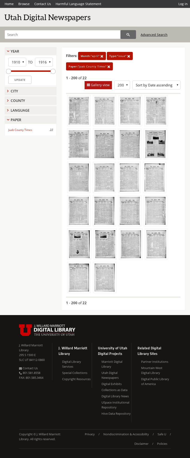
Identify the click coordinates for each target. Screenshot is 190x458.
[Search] (128, 34)
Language (20, 110)
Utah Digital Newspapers (110, 375)
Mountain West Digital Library (151, 370)
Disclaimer (141, 444)
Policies (162, 444)
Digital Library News (115, 396)
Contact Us (42, 4)
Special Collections (74, 373)
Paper (16, 119)
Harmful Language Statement (78, 4)
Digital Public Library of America (155, 381)
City (14, 91)
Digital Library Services (71, 364)
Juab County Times (20, 130)
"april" (91, 56)
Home (9, 4)
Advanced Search (154, 34)
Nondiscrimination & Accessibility (126, 434)
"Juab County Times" (88, 66)
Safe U (162, 434)
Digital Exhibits (111, 384)
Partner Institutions (154, 362)
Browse (24, 4)
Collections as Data (114, 390)
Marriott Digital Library (111, 364)
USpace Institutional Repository (115, 404)
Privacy (90, 434)
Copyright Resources (76, 379)
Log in (183, 4)
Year (15, 51)
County (18, 100)
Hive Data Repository (116, 413)
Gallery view (100, 85)
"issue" (118, 56)
